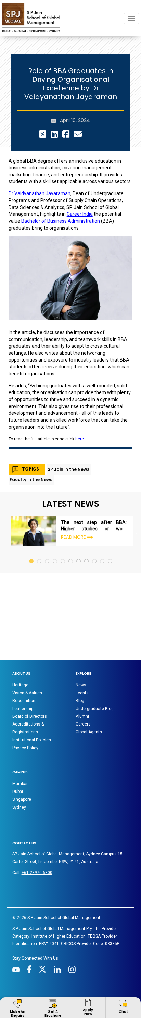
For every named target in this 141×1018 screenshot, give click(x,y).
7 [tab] (78, 517)
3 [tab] (47, 517)
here (79, 401)
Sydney (19, 770)
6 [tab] (71, 517)
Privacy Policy (25, 710)
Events (82, 655)
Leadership (22, 671)
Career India (80, 177)
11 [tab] (110, 517)
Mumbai (19, 746)
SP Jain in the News (68, 432)
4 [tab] (55, 517)
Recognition (23, 663)
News (81, 647)
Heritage (20, 647)
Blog (80, 663)
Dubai (17, 754)
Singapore (21, 762)
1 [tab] (31, 517)
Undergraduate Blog (95, 671)
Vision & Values (27, 655)
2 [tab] (39, 517)
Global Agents (89, 695)
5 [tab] (63, 517)
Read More (73, 500)
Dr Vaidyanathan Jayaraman (39, 156)
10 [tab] (102, 517)
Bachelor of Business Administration (60, 184)
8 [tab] (86, 517)
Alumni (82, 679)
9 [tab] (94, 517)
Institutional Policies (31, 702)
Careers (83, 687)
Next (134, 494)
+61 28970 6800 (37, 835)
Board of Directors (29, 679)
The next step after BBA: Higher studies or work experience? (94, 489)
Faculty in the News (31, 442)
